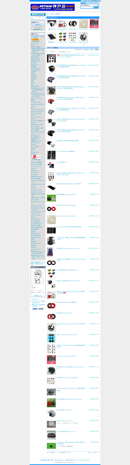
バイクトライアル (36, 101)
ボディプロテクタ (36, 219)
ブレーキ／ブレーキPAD (38, 128)
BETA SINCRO (35, 56)
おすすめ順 (86, 49)
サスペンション (35, 142)
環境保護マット (52, 42)
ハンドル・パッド (36, 166)
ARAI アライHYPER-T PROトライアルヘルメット (68, 280)
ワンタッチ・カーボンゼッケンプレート (66, 356)
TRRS (33, 73)
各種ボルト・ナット (37, 140)
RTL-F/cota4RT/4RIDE (37, 227)
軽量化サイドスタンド (37, 176)
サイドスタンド (35, 126)
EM (33, 80)
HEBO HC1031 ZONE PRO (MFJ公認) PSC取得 (68, 140)
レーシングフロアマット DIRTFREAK (66, 151)
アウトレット (35, 43)
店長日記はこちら (38, 295)
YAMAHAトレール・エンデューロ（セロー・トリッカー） (38, 257)
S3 (32, 150)
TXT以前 (34, 66)
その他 (33, 154)
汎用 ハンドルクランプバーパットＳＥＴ (67, 334)
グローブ (34, 217)
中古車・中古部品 (36, 225)
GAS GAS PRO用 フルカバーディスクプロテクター (69, 399)
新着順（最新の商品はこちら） (38, 262)
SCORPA (34, 75)
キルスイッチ (35, 172)
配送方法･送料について (71, 460)
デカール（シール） (37, 189)
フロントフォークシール (38, 111)
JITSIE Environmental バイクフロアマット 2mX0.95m (69, 183)
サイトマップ (35, 299)
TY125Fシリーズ (36, 243)
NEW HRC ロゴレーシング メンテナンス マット (68, 248)
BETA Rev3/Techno (36, 60)
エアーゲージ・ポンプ (37, 191)
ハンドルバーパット (62, 42)
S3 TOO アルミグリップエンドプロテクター (67, 377)
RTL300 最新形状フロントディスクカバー (66, 194)
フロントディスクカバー (83, 42)
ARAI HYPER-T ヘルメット (64, 409)
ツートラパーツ (35, 135)
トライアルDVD (36, 221)
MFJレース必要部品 (36, 162)
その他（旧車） (35, 86)
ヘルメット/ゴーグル (37, 205)
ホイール (34, 187)
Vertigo (33, 45)
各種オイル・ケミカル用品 (38, 197)
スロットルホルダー (37, 113)
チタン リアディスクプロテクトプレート (66, 216)
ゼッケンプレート (94, 29)
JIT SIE (33, 148)
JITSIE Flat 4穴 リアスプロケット (64, 313)
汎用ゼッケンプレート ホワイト (65, 420)
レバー (33, 107)
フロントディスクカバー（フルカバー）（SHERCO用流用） (71, 388)
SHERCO (34, 78)
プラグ (33, 118)
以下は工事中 (35, 229)
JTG (33, 84)
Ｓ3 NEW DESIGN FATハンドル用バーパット (67, 269)
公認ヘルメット (52, 29)
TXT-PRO (34, 62)
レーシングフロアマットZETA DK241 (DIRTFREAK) (69, 226)
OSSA (33, 82)
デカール (34, 144)
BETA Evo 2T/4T (35, 233)
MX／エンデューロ (36, 98)
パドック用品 (35, 146)
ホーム (48, 13)
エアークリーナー (36, 117)
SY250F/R (34, 77)
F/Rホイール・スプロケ (37, 124)
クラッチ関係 (35, 129)
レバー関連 (34, 174)
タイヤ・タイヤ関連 (37, 164)
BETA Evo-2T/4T (35, 58)
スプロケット (35, 170)
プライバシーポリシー (84, 460)
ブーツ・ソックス (36, 215)
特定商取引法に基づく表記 (47, 460)
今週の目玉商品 (35, 41)
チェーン (34, 122)
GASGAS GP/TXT (36, 235)
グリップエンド (73, 42)
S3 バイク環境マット (62, 162)
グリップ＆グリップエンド (38, 109)
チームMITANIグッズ (37, 223)
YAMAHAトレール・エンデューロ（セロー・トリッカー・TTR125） (38, 95)
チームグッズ (35, 152)
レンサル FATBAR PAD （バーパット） (66, 431)
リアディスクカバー (83, 29)
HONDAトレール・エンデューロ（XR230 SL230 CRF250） (38, 89)
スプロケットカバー (73, 29)
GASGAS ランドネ (36, 237)
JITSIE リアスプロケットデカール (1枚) (66, 205)
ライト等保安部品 (36, 178)
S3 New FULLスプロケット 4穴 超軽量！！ (67, 302)
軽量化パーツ (35, 138)
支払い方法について (59, 460)
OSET (33, 100)
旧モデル (34, 247)
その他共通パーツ (36, 137)
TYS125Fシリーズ (36, 68)
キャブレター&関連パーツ (38, 120)
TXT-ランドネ (35, 64)
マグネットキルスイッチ (62, 29)
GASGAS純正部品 (36, 159)
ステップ (34, 115)
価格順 (91, 49)
